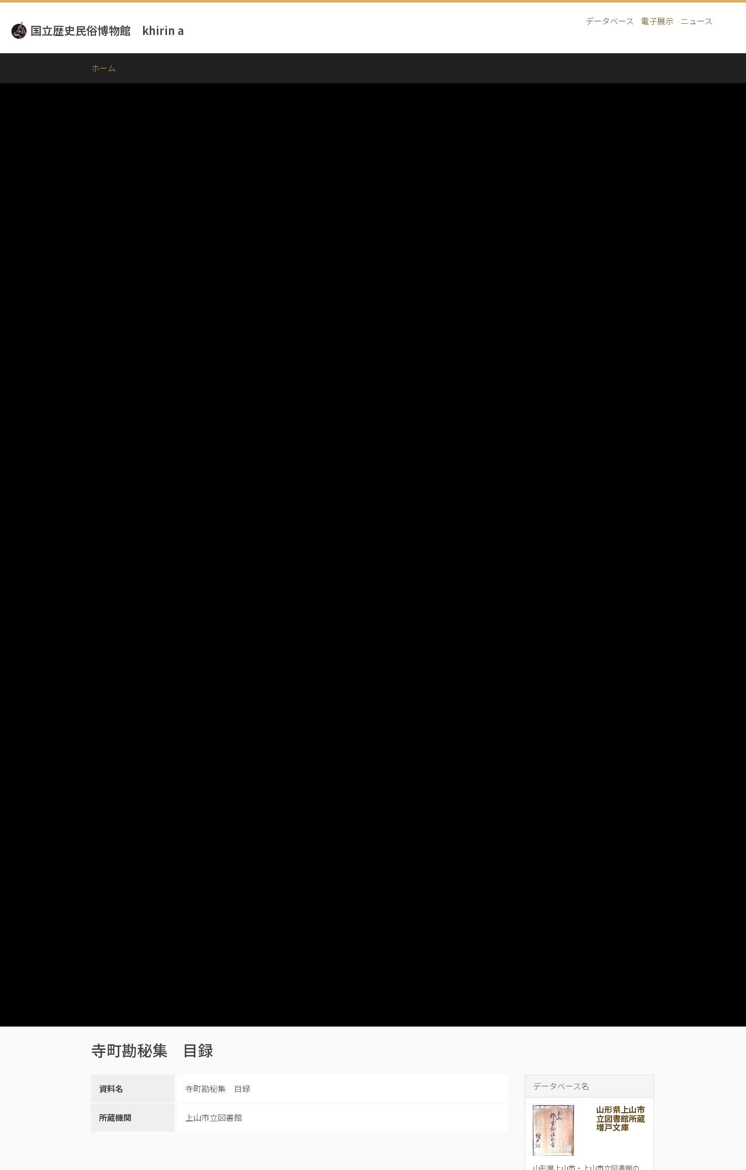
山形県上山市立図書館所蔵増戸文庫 (620, 1118)
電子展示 (657, 21)
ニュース (697, 21)
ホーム (103, 68)
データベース (610, 21)
